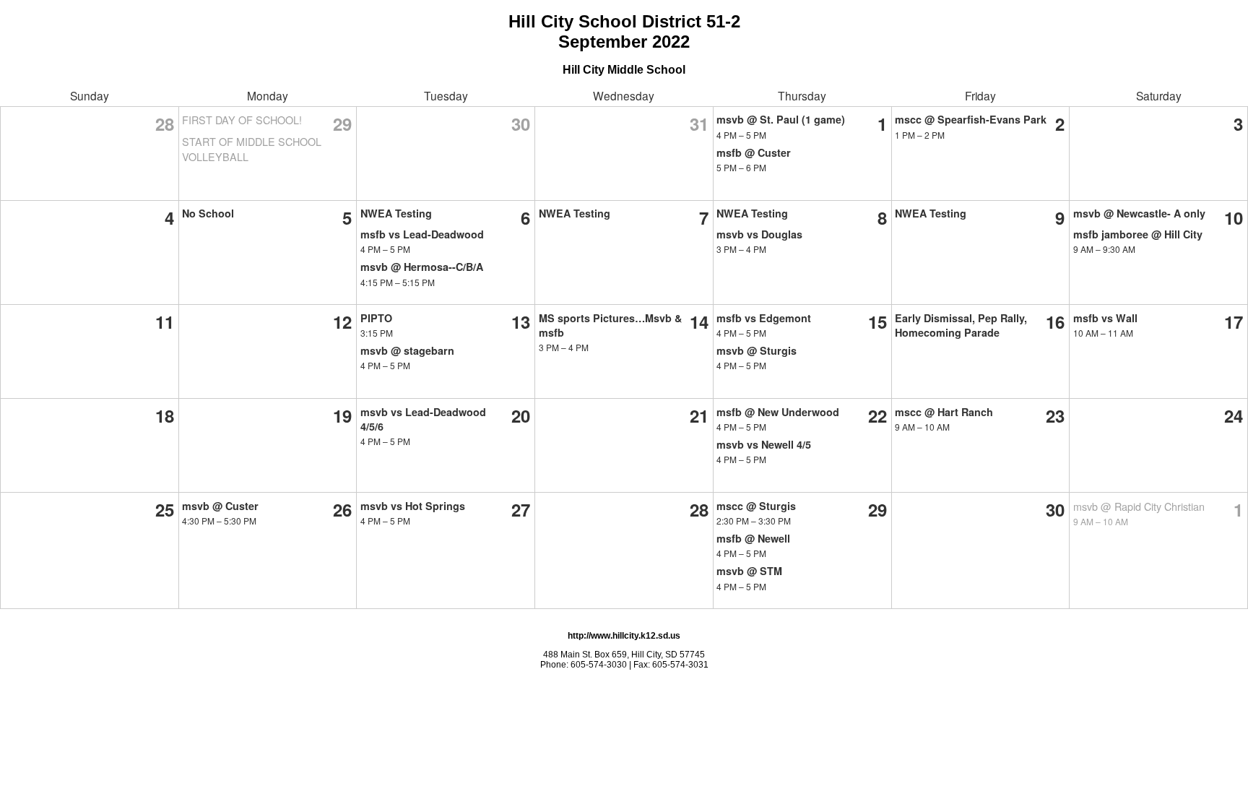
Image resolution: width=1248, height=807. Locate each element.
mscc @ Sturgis (756, 506)
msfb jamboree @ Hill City (1137, 234)
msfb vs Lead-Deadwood (422, 234)
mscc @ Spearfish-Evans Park (970, 119)
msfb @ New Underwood (777, 412)
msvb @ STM (749, 571)
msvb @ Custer (220, 506)
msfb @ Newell (753, 538)
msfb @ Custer (753, 152)
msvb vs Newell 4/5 (763, 444)
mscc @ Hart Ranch (944, 412)
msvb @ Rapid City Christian (1139, 506)
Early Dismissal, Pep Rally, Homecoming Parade (961, 325)
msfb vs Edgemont (763, 318)
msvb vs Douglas (759, 234)
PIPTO (376, 318)
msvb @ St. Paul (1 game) (780, 119)
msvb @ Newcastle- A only (1139, 213)
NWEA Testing (396, 213)
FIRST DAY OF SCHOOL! (242, 119)
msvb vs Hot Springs (412, 506)
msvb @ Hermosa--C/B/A (421, 266)
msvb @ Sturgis (756, 350)
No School (208, 213)
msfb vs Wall (1105, 318)
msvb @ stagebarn (407, 350)
